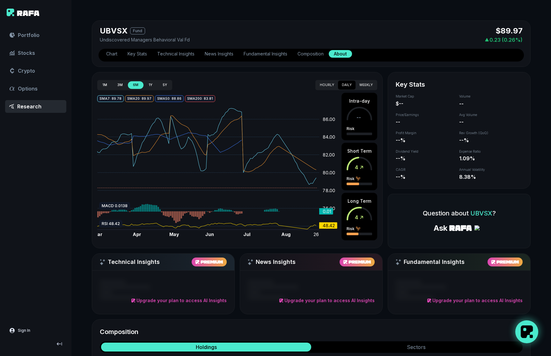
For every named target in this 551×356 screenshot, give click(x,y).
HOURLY (327, 85)
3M (120, 85)
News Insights (219, 53)
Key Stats (137, 53)
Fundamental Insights (265, 53)
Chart (111, 53)
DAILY (347, 85)
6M (135, 85)
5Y (165, 85)
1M (104, 85)
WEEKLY (366, 85)
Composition (311, 53)
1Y (150, 85)
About (340, 53)
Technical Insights (176, 53)
